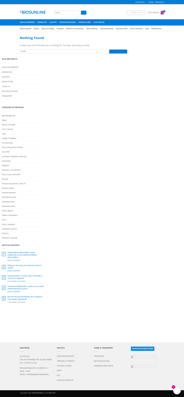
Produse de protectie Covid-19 (14, 184)
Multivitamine (156, 28)
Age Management (8, 116)
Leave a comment (14, 260)
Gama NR (5, 152)
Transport (7, 96)
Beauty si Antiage (8, 125)
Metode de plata (10, 91)
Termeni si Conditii (65, 361)
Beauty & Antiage (48, 28)
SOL (58, 375)
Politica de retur (65, 380)
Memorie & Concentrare (75, 28)
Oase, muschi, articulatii (11, 174)
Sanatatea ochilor (8, 206)
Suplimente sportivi (9, 229)
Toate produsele (25, 28)
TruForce (5, 233)
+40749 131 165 (136, 13)
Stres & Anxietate (136, 28)
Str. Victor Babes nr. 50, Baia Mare (36, 360)
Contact (151, 2)
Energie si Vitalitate (9, 138)
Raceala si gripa (8, 188)
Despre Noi (42, 22)
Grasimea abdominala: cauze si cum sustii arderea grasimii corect (26, 287)
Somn (4, 220)
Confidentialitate (65, 356)
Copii (147, 28)
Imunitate (60, 28)
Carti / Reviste (7, 129)
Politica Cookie (64, 366)
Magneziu (5, 165)
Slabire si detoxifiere (9, 215)
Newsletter (7, 82)
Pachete (5, 179)
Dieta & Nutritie (92, 28)
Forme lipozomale (67, 22)
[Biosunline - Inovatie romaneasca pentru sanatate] (35, 12)
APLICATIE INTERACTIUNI (142, 349)
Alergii (4, 120)
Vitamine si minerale (9, 238)
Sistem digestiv (7, 211)
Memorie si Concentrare (11, 170)
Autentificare (140, 2)
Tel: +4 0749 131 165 (28, 363)
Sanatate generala (106, 28)
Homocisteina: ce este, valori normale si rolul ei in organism (25, 277)
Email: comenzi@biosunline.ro (34, 374)
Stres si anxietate (8, 224)
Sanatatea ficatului (9, 197)
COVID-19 (6, 87)
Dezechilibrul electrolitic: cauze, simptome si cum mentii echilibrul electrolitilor (22, 255)
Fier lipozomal (7, 143)
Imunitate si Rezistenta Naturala (14, 156)
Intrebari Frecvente (103, 366)
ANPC (59, 371)
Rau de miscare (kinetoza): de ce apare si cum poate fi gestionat (25, 298)
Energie (36, 28)
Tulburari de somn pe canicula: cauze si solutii (24, 266)
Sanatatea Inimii (121, 28)
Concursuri (98, 22)
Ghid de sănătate (27, 22)
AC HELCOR (24, 356)
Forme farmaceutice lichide (12, 147)
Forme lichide (84, 22)
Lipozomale (6, 161)
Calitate (53, 22)
